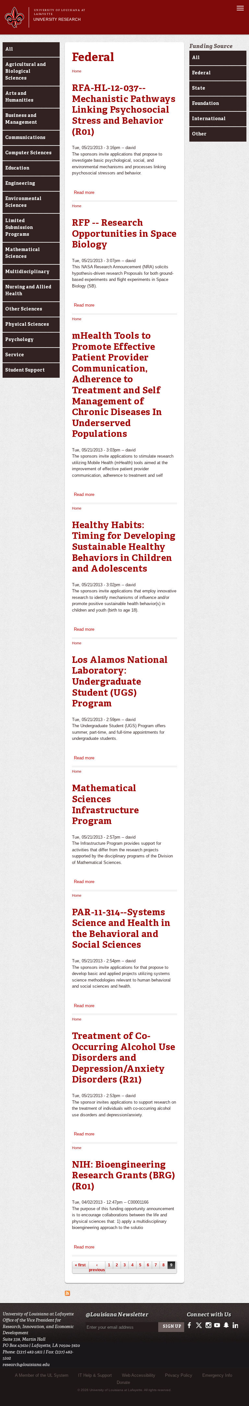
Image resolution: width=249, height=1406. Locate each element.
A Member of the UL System (41, 1375)
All (9, 49)
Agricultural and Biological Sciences (25, 71)
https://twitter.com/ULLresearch (199, 1325)
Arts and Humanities (19, 97)
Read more (84, 192)
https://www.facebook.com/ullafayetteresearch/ (190, 1325)
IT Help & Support (95, 1375)
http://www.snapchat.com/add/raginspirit (225, 1325)
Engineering (20, 183)
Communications (25, 137)
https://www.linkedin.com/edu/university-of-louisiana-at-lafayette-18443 (234, 1325)
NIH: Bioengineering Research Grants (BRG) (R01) (123, 1176)
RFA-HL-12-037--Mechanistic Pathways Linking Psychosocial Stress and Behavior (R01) (123, 110)
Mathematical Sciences (22, 253)
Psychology (19, 339)
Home (76, 71)
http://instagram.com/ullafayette (208, 1325)
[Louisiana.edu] (16, 24)
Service (14, 355)
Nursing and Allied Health (28, 290)
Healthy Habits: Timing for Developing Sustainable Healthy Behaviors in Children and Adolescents (124, 547)
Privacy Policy (178, 1375)
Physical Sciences (27, 324)
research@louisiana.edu (26, 1364)
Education (17, 168)
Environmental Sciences (23, 202)
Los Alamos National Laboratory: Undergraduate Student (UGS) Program (120, 682)
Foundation (205, 103)
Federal (93, 58)
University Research (57, 19)
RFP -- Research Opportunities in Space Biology (124, 234)
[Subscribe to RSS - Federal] (67, 1292)
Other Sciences (23, 309)
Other (199, 134)
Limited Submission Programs (19, 228)
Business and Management (21, 119)
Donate (123, 1382)
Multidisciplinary (27, 272)
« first (80, 1265)
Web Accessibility (138, 1375)
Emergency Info (217, 1375)
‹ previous (97, 1267)
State (198, 88)
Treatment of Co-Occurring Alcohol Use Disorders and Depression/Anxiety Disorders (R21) (123, 1058)
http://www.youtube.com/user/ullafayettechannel (217, 1325)
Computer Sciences (28, 153)
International (209, 119)
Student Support (25, 370)
